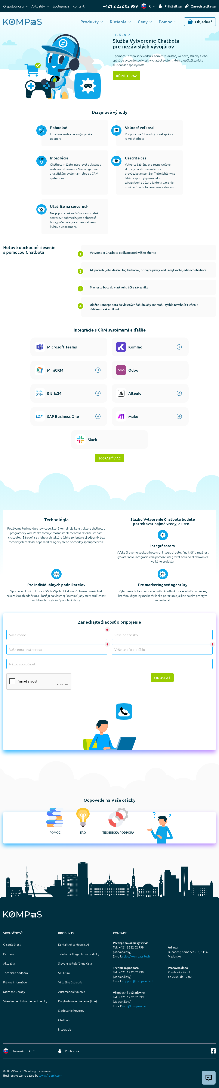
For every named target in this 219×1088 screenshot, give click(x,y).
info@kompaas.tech (135, 1006)
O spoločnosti (13, 6)
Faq (83, 832)
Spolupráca (61, 6)
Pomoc (165, 21)
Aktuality (38, 6)
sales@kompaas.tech (136, 956)
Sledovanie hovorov (71, 1010)
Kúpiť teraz (126, 75)
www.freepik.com (50, 1075)
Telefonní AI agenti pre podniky (78, 954)
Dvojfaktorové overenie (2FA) (77, 1001)
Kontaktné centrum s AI (73, 944)
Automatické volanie (71, 991)
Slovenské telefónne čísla (75, 963)
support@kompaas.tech (138, 981)
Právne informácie (15, 982)
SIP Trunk (64, 973)
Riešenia (118, 21)
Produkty (89, 21)
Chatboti (64, 1020)
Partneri (8, 954)
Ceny (143, 21)
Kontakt (78, 6)
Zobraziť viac (110, 458)
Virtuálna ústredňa (70, 982)
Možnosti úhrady (14, 991)
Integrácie (64, 1029)
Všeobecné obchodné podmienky (25, 1001)
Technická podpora (118, 832)
